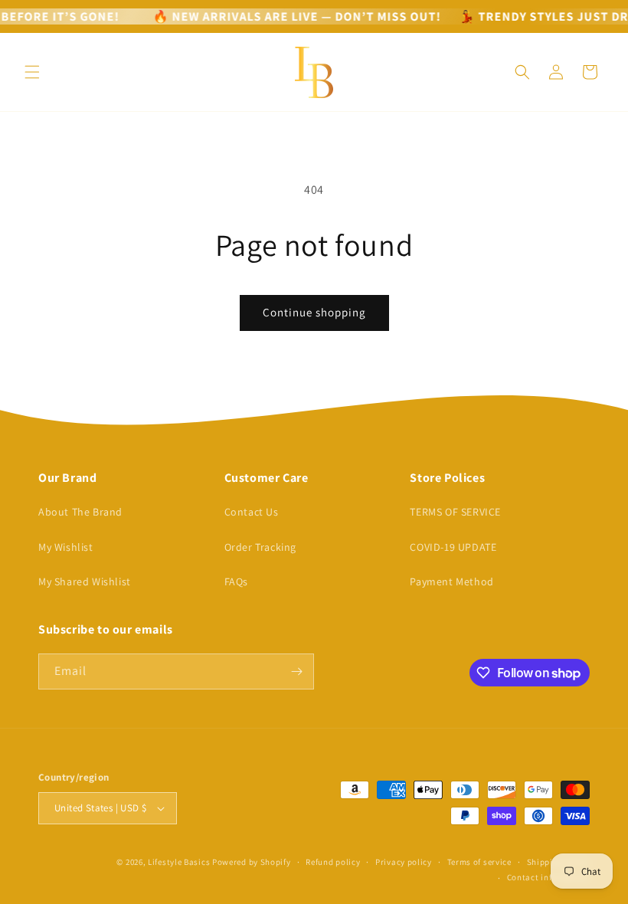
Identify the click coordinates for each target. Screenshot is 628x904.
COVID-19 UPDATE (453, 547)
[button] (32, 72)
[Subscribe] (296, 671)
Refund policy (333, 862)
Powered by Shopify (251, 862)
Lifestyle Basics (179, 862)
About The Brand (80, 512)
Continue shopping (314, 312)
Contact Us (251, 512)
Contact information (548, 877)
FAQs (236, 581)
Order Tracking (260, 547)
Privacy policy (403, 862)
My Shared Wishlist (84, 581)
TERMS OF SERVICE (455, 512)
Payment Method (451, 581)
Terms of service (479, 862)
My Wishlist (65, 547)
